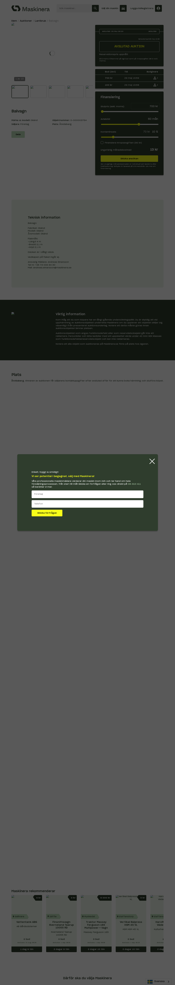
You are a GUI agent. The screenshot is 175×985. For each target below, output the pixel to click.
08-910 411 (134, 484)
